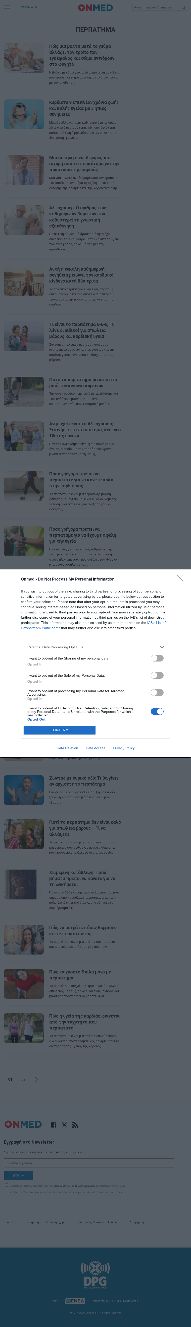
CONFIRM (59, 730)
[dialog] (95, 663)
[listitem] (95, 647)
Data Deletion (67, 748)
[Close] (181, 579)
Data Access (95, 748)
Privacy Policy (124, 748)
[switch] (157, 658)
